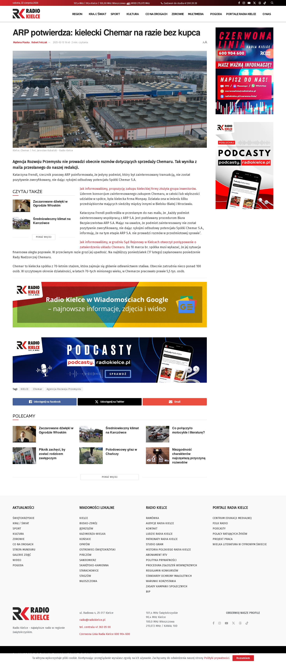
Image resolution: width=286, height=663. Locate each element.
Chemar (37, 389)
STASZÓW (85, 576)
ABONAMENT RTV (156, 555)
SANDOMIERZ (87, 560)
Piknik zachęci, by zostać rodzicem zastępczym (52, 453)
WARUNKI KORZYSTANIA (161, 581)
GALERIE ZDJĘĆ (22, 555)
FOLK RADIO (220, 523)
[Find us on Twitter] (254, 3)
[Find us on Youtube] (249, 3)
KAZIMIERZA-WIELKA (92, 534)
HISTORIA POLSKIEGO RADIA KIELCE (168, 549)
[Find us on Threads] (260, 3)
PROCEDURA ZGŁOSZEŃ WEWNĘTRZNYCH (171, 565)
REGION (77, 14)
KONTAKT (151, 528)
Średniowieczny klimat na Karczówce (52, 220)
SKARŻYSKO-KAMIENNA (94, 565)
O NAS (267, 14)
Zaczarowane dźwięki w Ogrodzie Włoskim (50, 203)
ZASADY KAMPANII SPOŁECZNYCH (166, 586)
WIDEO (17, 560)
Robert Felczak (39, 42)
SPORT (115, 14)
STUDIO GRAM (154, 544)
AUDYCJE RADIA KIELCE (160, 523)
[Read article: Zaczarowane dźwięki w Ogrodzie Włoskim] (21, 206)
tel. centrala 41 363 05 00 (95, 627)
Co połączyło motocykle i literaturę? (188, 430)
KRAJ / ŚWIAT (97, 14)
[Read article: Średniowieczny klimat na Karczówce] (21, 223)
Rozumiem (243, 658)
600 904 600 (122, 634)
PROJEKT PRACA (222, 539)
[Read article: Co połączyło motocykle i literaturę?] (157, 434)
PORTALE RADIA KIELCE (241, 14)
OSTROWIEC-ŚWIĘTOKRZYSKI (97, 549)
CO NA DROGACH (156, 14)
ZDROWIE (178, 14)
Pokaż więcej (44, 237)
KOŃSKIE (85, 539)
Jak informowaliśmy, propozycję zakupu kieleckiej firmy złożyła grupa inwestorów (138, 189)
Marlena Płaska (21, 42)
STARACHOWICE (89, 570)
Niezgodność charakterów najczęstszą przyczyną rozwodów (188, 455)
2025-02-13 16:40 (61, 42)
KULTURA (133, 14)
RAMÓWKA (152, 518)
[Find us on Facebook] (239, 3)
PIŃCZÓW (85, 555)
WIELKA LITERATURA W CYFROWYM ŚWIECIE (240, 544)
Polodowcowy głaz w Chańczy (121, 451)
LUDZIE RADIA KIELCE (159, 534)
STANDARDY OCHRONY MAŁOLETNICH (169, 576)
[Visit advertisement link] (245, 70)
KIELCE (25, 389)
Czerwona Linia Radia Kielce (96, 634)
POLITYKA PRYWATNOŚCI (161, 560)
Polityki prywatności (216, 658)
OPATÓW (84, 544)
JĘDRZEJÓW (86, 528)
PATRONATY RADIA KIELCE (162, 539)
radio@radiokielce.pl (92, 620)
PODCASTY (219, 528)
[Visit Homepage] (27, 14)
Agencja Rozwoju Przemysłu (64, 389)
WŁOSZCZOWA (88, 581)
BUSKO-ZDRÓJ (88, 523)
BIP (148, 591)
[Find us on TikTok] (265, 3)
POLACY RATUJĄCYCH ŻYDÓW (230, 534)
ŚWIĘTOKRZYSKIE (23, 518)
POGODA (216, 14)
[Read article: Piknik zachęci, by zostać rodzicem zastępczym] (24, 455)
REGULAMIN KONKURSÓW (162, 570)
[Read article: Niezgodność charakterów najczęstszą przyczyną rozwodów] (157, 455)
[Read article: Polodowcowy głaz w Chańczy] (91, 455)
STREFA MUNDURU (24, 549)
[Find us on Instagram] (244, 3)
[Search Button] (272, 3)
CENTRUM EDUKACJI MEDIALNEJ (232, 518)
